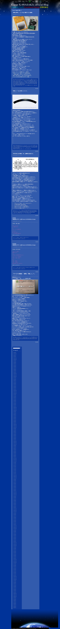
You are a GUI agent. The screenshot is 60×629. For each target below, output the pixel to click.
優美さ (17, 267)
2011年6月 (14, 568)
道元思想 (31, 212)
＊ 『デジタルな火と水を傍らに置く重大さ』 (20, 205)
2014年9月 (14, 513)
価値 (17, 237)
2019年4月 (14, 435)
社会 (19, 83)
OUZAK (40, 1)
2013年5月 (14, 535)
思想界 (30, 211)
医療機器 (25, 146)
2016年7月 (14, 482)
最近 (34, 81)
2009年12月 (14, 593)
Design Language (23, 1)
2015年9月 (14, 496)
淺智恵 (18, 338)
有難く (36, 81)
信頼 (34, 210)
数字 (17, 81)
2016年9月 (14, 479)
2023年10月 (14, 359)
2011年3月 (14, 572)
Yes (16, 210)
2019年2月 (14, 438)
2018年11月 (14, 442)
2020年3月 (14, 420)
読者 (30, 83)
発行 (14, 83)
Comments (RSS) (34, 628)
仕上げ (16, 146)
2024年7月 (14, 355)
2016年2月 (14, 489)
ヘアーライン (29, 145)
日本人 (15, 212)
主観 (25, 210)
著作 (22, 83)
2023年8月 (14, 362)
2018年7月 (14, 448)
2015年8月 (14, 497)
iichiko (23, 79)
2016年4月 (14, 486)
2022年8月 (14, 379)
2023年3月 (14, 369)
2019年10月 (14, 427)
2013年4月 (14, 537)
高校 (24, 84)
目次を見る (36, 88)
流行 (16, 338)
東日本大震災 (33, 1)
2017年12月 (14, 458)
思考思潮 (32, 211)
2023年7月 (14, 363)
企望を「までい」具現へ (24, 85)
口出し (27, 146)
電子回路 (16, 84)
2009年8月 (14, 599)
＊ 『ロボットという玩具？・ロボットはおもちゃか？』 (22, 203)
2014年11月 (14, 510)
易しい (27, 81)
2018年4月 (14, 452)
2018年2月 (14, 455)
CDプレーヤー (22, 145)
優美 (13, 211)
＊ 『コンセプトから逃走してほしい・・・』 (20, 208)
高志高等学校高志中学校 (20, 84)
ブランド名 (25, 145)
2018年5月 (14, 451)
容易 (25, 211)
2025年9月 (14, 352)
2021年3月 (14, 403)
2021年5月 (14, 400)
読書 (29, 83)
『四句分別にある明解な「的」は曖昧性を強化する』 (23, 153)
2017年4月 (14, 469)
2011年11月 (14, 561)
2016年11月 (14, 476)
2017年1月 (14, 473)
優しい (36, 210)
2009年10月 (14, 596)
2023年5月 (14, 366)
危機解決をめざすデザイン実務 (31, 85)
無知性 (20, 338)
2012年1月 (14, 558)
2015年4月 (14, 503)
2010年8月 (14, 582)
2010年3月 (14, 589)
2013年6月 (14, 534)
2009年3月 (14, 606)
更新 (30, 81)
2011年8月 (14, 565)
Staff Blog (26, 1)
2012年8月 (14, 548)
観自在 (28, 212)
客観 (20, 211)
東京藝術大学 (17, 82)
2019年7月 (14, 431)
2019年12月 (14, 424)
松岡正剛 (20, 82)
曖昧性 (20, 212)
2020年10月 (14, 410)
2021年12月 (14, 390)
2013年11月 (14, 527)
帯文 (15, 81)
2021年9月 (14, 394)
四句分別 (16, 211)
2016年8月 (14, 480)
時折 (28, 81)
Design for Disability (20, 1)
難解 (36, 83)
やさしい (20, 210)
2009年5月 (14, 603)
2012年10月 (14, 545)
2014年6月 (14, 517)
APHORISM (16, 238)
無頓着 (22, 338)
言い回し (26, 83)
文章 (25, 81)
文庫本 (19, 81)
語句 (27, 83)
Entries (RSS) (29, 628)
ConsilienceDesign (18, 85)
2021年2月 (14, 404)
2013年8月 (14, 531)
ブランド (34, 79)
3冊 (21, 79)
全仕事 (20, 146)
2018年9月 (14, 445)
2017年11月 (14, 459)
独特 (33, 82)
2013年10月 (14, 528)
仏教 (31, 210)
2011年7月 (14, 566)
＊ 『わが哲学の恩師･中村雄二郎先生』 (19, 204)
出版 (23, 146)
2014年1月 (14, 524)
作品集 (18, 146)
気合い (24, 82)
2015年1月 (14, 507)
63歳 (16, 145)
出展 (21, 146)
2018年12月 (14, 441)
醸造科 (34, 83)
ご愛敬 (31, 79)
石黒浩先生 (16, 83)
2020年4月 (14, 418)
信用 (33, 210)
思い (28, 211)
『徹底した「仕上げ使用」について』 (20, 90)
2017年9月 (14, 462)
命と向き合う (31, 146)
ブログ (36, 79)
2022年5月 (14, 383)
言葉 (33, 267)
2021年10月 (14, 393)
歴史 (22, 82)
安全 (17, 211)
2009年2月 (14, 607)
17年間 (18, 79)
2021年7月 (14, 397)
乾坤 (30, 210)
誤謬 (30, 338)
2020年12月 (14, 407)
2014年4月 (14, 520)
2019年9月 (14, 428)
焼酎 (30, 82)
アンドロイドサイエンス (27, 79)
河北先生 (28, 82)
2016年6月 (14, 483)
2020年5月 (14, 417)
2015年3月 (14, 504)
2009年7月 (14, 600)
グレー (18, 210)
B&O (19, 145)
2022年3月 (14, 386)
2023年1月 (14, 372)
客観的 (24, 211)
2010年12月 (14, 576)
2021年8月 (14, 396)
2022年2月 (14, 387)
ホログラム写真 (33, 145)
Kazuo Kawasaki (36, 1)
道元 (29, 212)
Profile (13, 1)
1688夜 (15, 79)
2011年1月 (14, 575)
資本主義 (32, 338)
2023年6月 (14, 365)
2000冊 (20, 79)
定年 (34, 146)
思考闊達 (35, 211)
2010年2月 (14, 590)
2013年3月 (14, 538)
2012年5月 (14, 552)
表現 (23, 83)
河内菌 (26, 82)
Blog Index (16, 1)
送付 (32, 83)
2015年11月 (14, 493)
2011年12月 (14, 559)
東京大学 (14, 82)
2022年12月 (14, 373)
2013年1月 (14, 541)
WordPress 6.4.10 (26, 628)
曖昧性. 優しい (31, 267)
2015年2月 (14, 506)
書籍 (31, 81)
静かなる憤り (35, 338)
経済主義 (27, 338)
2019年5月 (14, 434)
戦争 (16, 81)
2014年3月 (14, 521)
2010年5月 (14, 586)
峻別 (27, 211)
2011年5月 (14, 569)
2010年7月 (14, 583)
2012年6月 (14, 551)
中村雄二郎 (22, 210)
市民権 (27, 267)
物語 (31, 82)
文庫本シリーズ (23, 81)
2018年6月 (14, 449)
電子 (13, 84)
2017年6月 (14, 466)
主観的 (29, 210)
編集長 (21, 83)
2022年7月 (14, 380)
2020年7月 (14, 414)
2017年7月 (14, 465)
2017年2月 (14, 472)
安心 (19, 211)
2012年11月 (14, 544)
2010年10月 (14, 579)
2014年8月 (14, 514)
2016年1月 (14, 490)
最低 (33, 81)
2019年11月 (14, 425)
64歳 (17, 145)
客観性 (22, 211)
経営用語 (24, 338)
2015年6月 (14, 500)
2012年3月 (14, 555)
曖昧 (18, 212)
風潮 (33, 212)
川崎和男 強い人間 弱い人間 (21, 238)
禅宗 (25, 212)
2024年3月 (14, 356)
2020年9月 (14, 411)
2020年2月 (14, 421)
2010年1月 (14, 592)
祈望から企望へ (29, 148)
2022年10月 (14, 376)
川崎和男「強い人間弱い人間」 (23, 237)
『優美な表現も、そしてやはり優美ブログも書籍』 (22, 12)
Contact (47, 1)
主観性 (27, 210)
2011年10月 (14, 562)
